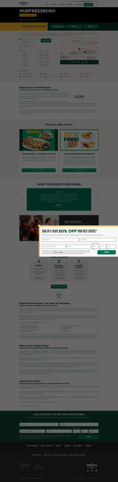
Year (107, 249)
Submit (106, 252)
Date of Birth (95, 243)
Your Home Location (47, 243)
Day (100, 249)
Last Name (82, 236)
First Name (45, 236)
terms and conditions (58, 252)
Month (93, 249)
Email (68, 243)
